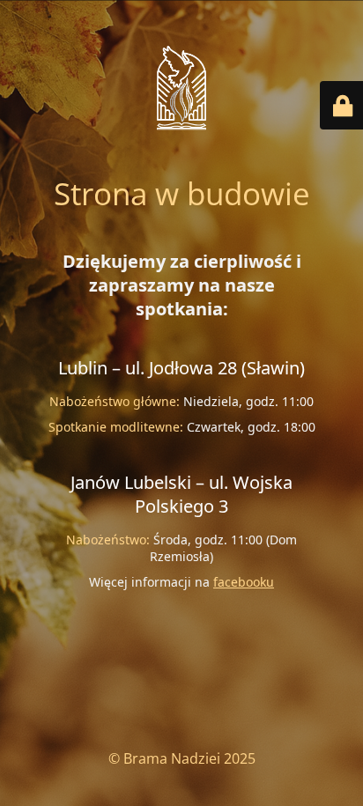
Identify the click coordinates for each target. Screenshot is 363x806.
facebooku (243, 581)
